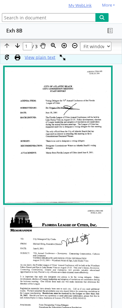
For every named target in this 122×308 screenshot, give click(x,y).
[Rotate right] (7, 57)
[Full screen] (62, 57)
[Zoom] (53, 45)
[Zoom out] (74, 45)
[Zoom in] (64, 45)
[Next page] (17, 45)
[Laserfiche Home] (26, 6)
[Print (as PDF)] (17, 57)
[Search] (102, 17)
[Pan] (43, 45)
